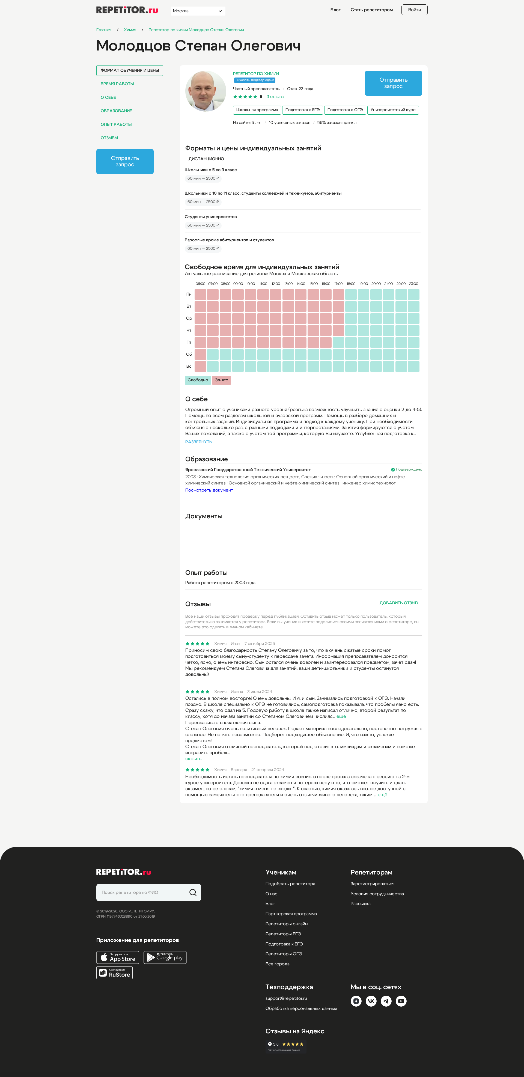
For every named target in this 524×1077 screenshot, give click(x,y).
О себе (108, 98)
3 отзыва (275, 97)
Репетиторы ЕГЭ (283, 934)
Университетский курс (393, 110)
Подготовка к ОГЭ (345, 110)
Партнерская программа (291, 914)
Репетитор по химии (256, 74)
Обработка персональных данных (301, 1008)
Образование (116, 111)
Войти (414, 10)
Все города (278, 964)
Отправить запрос (125, 161)
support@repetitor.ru (286, 998)
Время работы (117, 84)
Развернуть (198, 442)
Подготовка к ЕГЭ (302, 110)
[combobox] (193, 11)
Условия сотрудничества (377, 894)
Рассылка (361, 904)
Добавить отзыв (399, 603)
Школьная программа (257, 110)
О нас (271, 894)
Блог (336, 10)
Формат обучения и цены (130, 71)
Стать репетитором (372, 10)
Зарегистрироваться (373, 884)
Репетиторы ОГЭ (284, 954)
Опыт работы (116, 125)
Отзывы (109, 138)
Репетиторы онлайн (287, 924)
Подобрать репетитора (290, 884)
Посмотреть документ (209, 490)
